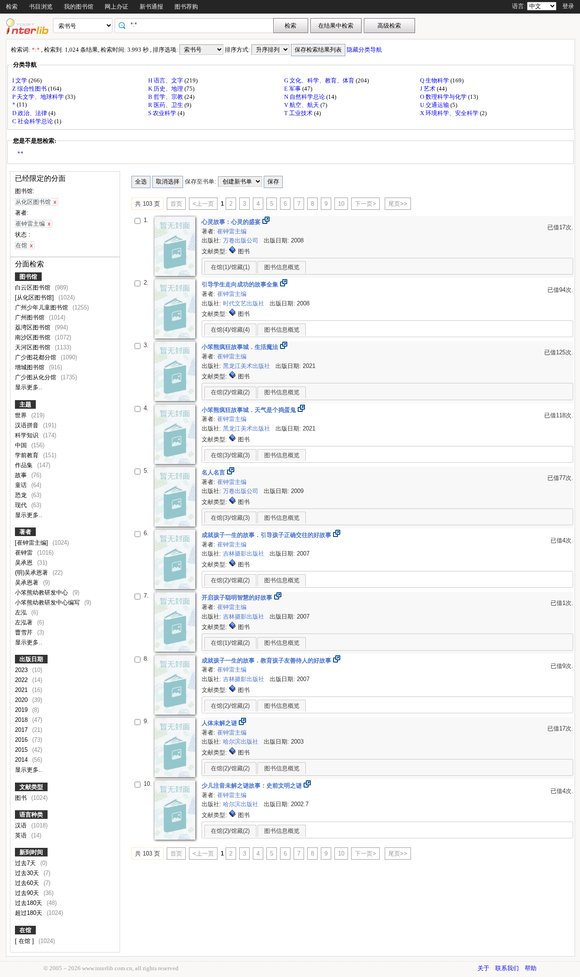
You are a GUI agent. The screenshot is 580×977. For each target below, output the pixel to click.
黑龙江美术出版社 (247, 366)
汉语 (22, 825)
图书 (22, 797)
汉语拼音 (27, 425)
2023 (22, 670)
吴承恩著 (27, 582)
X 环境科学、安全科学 (450, 113)
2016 (22, 739)
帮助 (530, 968)
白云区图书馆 (33, 287)
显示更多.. (28, 387)
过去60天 (28, 883)
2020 (22, 699)
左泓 (22, 612)
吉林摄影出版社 (244, 553)
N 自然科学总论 (305, 96)
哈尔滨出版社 (241, 741)
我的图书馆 (78, 6)
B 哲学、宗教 (166, 96)
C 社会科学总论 (33, 121)
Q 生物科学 (435, 80)
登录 (568, 6)
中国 (22, 445)
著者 (25, 531)
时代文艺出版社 (244, 303)
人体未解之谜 (220, 723)
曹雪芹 (24, 632)
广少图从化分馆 (36, 377)
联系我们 (507, 968)
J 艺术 (428, 88)
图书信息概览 (282, 267)
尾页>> (397, 203)
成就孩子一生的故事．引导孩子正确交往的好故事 (267, 535)
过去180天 (29, 903)
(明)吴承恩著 (32, 572)
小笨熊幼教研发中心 (42, 592)
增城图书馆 (30, 367)
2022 (22, 680)
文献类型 (31, 787)
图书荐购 (186, 6)
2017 (22, 729)
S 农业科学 (163, 113)
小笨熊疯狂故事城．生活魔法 (241, 346)
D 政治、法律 (30, 113)
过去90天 (28, 893)
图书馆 (28, 276)
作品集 (24, 465)
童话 (22, 485)
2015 (22, 749)
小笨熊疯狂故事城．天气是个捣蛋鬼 (250, 409)
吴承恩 (24, 562)
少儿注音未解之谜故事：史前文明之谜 (253, 785)
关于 (483, 968)
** (20, 153)
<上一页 (203, 203)
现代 (22, 505)
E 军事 (293, 88)
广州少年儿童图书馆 (42, 307)
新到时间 (31, 852)
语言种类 (31, 814)
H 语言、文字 (166, 80)
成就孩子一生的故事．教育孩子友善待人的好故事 (267, 660)
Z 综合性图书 (30, 88)
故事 (22, 475)
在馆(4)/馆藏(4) (230, 329)
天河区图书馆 (33, 347)
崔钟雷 (24, 552)
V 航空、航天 (302, 105)
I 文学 (20, 80)
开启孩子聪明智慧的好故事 (238, 597)
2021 (22, 690)
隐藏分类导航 (365, 49)
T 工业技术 (299, 113)
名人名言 (214, 472)
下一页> (365, 203)
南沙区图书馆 (33, 337)
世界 (22, 415)
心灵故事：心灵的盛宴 (232, 221)
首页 (176, 203)
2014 (22, 759)
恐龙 (22, 495)
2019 (22, 709)
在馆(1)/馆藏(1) (230, 267)
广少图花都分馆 (36, 357)
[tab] (230, 267)
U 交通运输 (435, 105)
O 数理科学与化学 (444, 96)
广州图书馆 (30, 317)
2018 (22, 719)
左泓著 (24, 622)
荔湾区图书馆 (33, 327)
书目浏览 (41, 6)
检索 (12, 6)
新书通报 (151, 6)
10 (341, 203)
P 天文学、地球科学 (38, 96)
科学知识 (27, 435)
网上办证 (116, 6)
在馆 (25, 930)
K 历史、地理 (166, 88)
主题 (25, 404)
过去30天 (28, 873)
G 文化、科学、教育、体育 (320, 80)
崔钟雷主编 (231, 231)
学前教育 (27, 455)
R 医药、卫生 (166, 105)
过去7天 (26, 863)
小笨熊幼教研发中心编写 (48, 602)
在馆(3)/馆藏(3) (230, 455)
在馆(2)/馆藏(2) (230, 392)
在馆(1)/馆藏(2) (230, 642)
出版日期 (31, 659)
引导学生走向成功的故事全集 (241, 284)
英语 (22, 835)
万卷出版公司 (241, 240)
